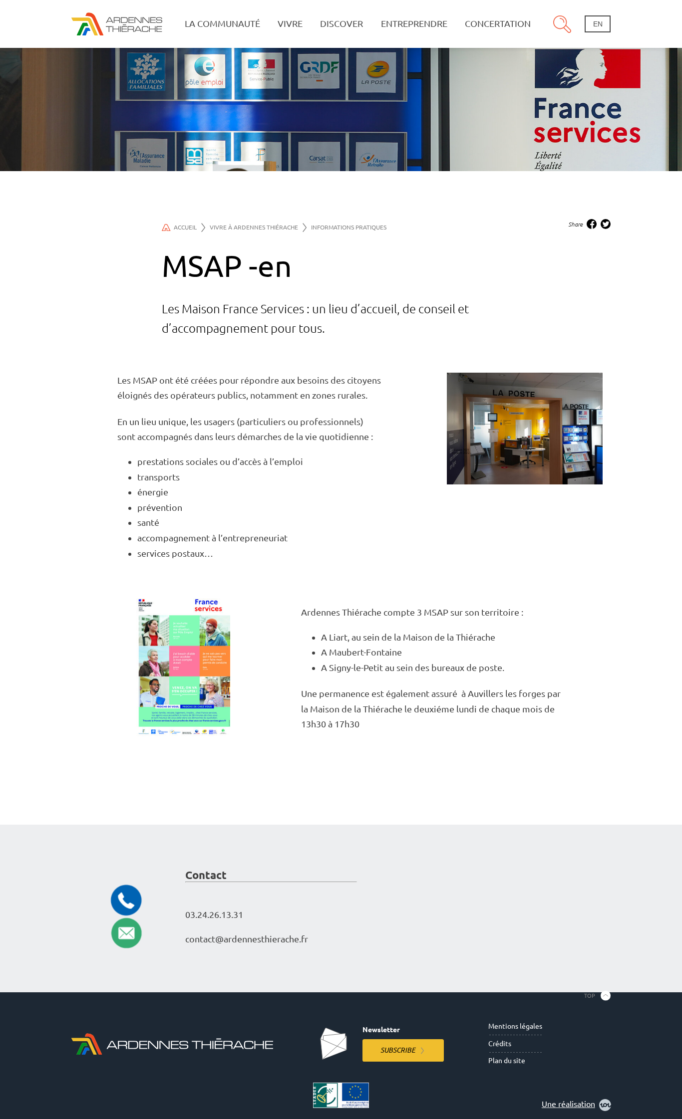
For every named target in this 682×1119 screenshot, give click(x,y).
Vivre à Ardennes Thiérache (254, 227)
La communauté (222, 23)
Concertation (498, 23)
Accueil (185, 227)
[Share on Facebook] (592, 224)
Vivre (290, 23)
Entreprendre (414, 23)
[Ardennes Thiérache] (116, 23)
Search (562, 24)
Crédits (499, 1044)
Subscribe (397, 1050)
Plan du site (506, 1061)
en (598, 24)
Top (589, 996)
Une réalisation (568, 1104)
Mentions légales (515, 1026)
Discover (341, 23)
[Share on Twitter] (606, 224)
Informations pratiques (348, 227)
